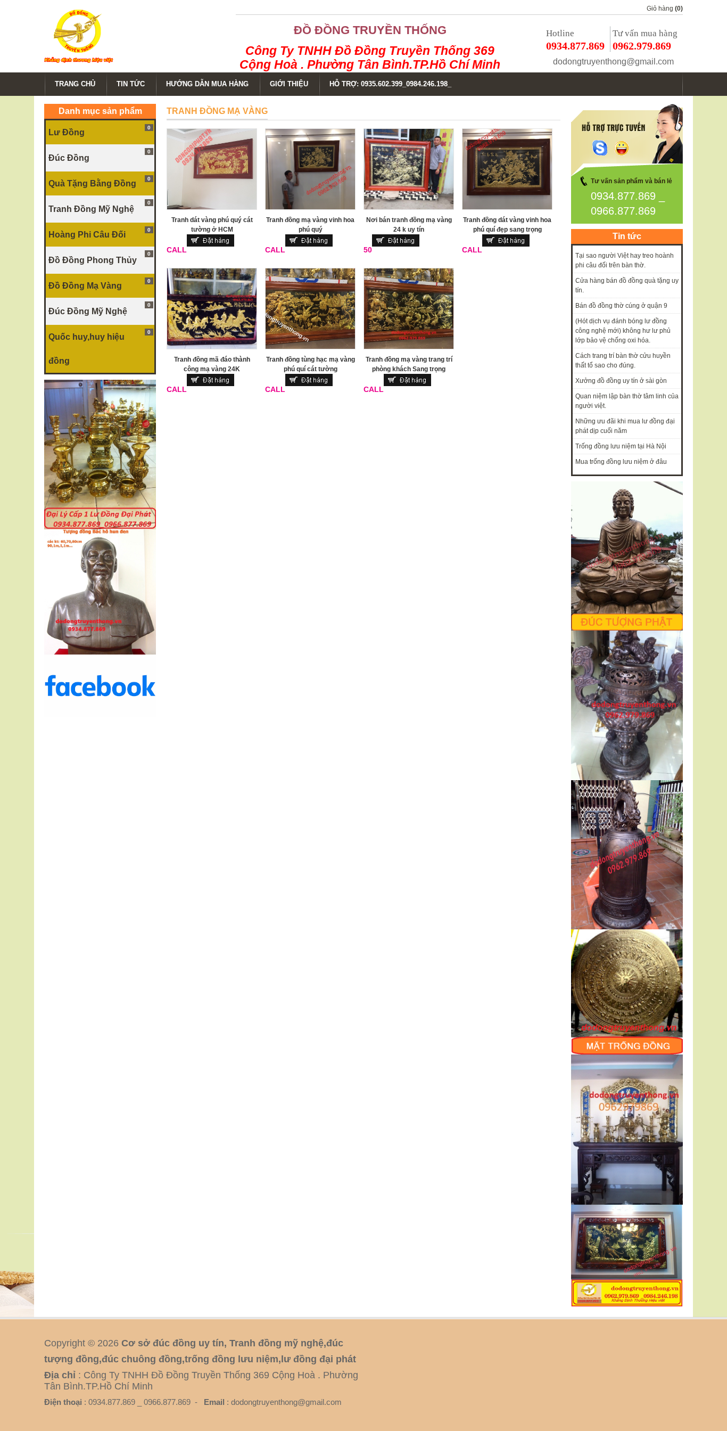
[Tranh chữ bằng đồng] (627, 1304)
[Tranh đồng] (627, 1052)
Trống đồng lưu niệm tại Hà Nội (620, 446)
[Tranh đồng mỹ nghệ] (627, 927)
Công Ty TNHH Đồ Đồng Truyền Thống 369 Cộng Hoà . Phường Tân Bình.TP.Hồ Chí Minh (369, 57)
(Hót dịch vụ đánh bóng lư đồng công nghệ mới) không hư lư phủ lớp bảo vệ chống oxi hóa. (623, 330)
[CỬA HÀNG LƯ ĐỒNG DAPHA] (100, 527)
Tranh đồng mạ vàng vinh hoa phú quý (310, 224)
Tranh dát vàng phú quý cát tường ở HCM (212, 224)
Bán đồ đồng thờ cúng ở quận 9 (621, 305)
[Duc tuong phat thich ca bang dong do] (627, 628)
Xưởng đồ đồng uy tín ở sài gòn (621, 381)
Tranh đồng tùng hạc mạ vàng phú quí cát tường (310, 364)
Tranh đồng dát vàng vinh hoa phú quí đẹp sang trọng (507, 224)
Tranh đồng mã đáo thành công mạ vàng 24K (212, 364)
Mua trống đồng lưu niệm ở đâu (621, 461)
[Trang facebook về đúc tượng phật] (100, 714)
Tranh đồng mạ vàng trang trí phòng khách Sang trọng (409, 364)
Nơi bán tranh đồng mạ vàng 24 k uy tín (409, 224)
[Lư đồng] (627, 778)
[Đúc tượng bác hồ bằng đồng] (100, 652)
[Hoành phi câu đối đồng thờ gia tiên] (627, 1202)
